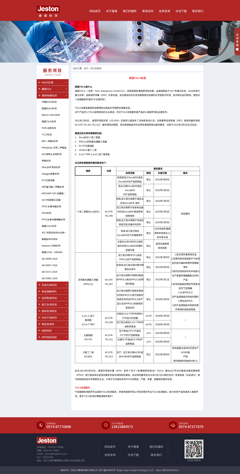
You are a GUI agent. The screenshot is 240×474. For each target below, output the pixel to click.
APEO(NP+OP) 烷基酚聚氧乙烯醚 (55, 193)
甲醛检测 (46, 160)
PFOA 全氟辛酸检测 (51, 206)
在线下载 (181, 11)
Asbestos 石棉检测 (51, 245)
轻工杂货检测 (49, 304)
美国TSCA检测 (49, 121)
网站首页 (95, 11)
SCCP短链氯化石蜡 (51, 199)
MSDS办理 (47, 82)
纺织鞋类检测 (49, 298)
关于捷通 (111, 11)
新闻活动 (147, 11)
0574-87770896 (59, 427)
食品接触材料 (49, 291)
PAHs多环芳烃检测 (51, 167)
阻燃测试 (47, 330)
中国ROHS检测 (49, 101)
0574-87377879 (191, 427)
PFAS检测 (46, 213)
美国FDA (46, 89)
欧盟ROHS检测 (49, 108)
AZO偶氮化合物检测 (52, 154)
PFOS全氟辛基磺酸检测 (53, 219)
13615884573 (122, 427)
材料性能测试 (49, 337)
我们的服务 (130, 11)
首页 (86, 68)
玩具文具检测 (49, 285)
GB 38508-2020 (49, 258)
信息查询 (164, 11)
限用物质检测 (49, 95)
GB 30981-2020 (49, 278)
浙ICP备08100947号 (107, 470)
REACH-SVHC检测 (51, 115)
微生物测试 (48, 324)
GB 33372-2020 (49, 271)
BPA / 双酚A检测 (50, 141)
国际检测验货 (49, 311)
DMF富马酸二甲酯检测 (53, 186)
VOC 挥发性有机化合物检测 (55, 232)
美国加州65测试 (50, 239)
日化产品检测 (49, 317)
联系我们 (197, 11)
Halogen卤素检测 (50, 173)
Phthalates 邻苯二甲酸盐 (54, 147)
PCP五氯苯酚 (48, 180)
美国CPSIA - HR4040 (52, 252)
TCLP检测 (47, 134)
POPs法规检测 (49, 128)
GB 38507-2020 (49, 265)
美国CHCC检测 (49, 226)
